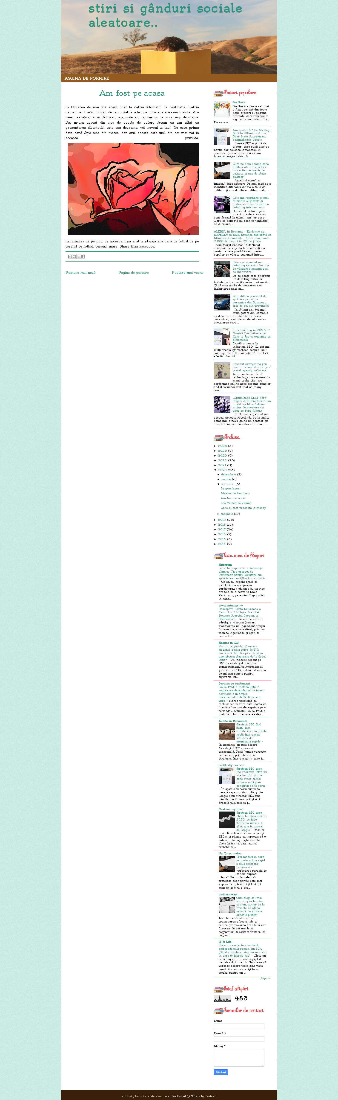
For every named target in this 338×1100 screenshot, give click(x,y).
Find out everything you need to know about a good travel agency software (252, 367)
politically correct (231, 765)
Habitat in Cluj (229, 642)
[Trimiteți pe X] (78, 256)
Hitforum (225, 564)
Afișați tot (266, 978)
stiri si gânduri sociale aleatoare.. (166, 15)
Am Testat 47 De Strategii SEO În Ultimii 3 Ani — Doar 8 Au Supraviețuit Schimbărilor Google (252, 134)
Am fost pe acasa (233, 498)
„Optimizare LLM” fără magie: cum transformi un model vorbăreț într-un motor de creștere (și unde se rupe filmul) (252, 404)
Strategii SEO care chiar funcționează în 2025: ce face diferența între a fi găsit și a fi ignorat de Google (251, 821)
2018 (222, 524)
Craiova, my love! (231, 809)
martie (226, 479)
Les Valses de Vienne (236, 503)
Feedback (239, 102)
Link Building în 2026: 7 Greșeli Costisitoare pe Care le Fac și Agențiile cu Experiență (252, 334)
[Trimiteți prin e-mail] (70, 256)
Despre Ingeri (230, 488)
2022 (222, 460)
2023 (222, 455)
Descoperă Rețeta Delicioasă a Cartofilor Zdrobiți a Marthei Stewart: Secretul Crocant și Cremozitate (240, 614)
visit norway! (228, 894)
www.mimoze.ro (231, 605)
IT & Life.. (226, 941)
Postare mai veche (187, 273)
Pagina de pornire (86, 78)
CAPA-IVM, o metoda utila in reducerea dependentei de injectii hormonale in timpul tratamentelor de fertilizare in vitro (242, 693)
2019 (222, 519)
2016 (222, 534)
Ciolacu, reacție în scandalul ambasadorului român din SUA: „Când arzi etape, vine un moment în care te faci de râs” (242, 950)
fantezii (210, 1096)
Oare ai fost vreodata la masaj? (243, 507)
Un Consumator (230, 853)
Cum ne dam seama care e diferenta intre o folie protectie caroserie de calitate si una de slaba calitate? (251, 170)
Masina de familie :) (235, 493)
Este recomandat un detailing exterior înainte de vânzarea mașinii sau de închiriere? (251, 267)
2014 (222, 544)
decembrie (228, 474)
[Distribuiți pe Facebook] (83, 256)
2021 (222, 465)
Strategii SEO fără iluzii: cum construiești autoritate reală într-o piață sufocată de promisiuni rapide (251, 733)
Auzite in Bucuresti (233, 721)
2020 (222, 470)
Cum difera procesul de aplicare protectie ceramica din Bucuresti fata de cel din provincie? (251, 300)
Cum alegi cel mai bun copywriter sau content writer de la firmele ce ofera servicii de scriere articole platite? (250, 906)
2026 (222, 446)
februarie (227, 484)
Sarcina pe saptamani (234, 683)
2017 (222, 529)
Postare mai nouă (80, 273)
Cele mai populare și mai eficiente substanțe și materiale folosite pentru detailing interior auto (251, 202)
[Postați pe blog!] (74, 256)
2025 (222, 450)
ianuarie (227, 513)
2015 (222, 539)
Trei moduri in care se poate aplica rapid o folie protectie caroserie (250, 862)
